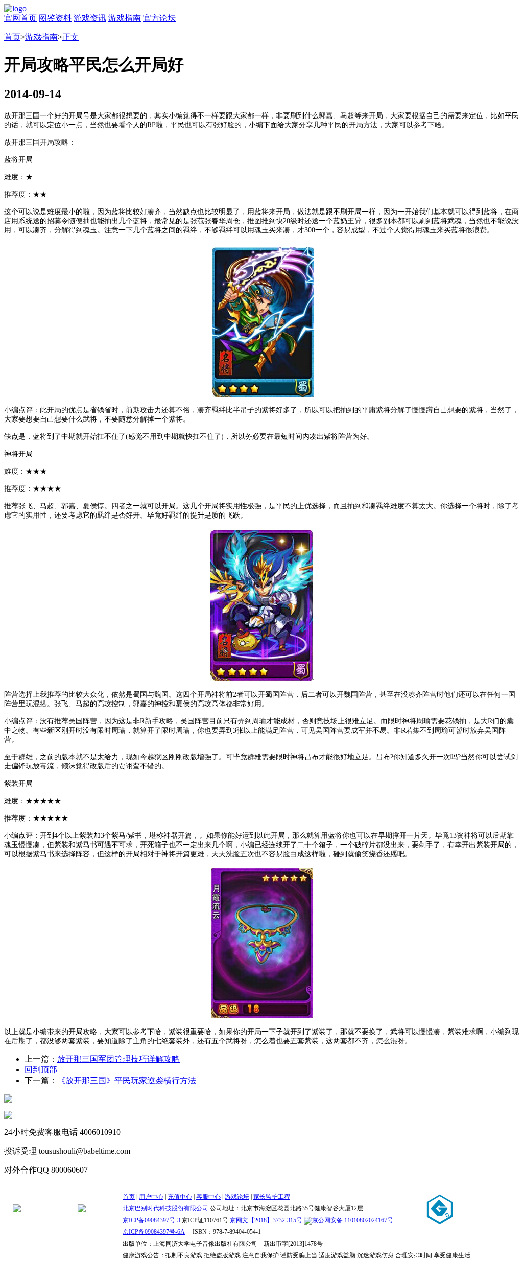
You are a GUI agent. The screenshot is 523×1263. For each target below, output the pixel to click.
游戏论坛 (237, 1196)
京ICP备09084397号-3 (151, 1220)
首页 (12, 37)
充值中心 (180, 1196)
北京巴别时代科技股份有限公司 (165, 1208)
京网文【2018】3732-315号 (266, 1220)
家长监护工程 (271, 1196)
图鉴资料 (55, 18)
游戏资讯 (90, 18)
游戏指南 (124, 18)
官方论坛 (159, 18)
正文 (70, 37)
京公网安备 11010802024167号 (352, 1220)
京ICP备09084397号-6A (154, 1231)
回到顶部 (41, 1069)
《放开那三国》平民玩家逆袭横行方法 (126, 1080)
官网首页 (20, 18)
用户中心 (151, 1196)
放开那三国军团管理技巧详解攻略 (118, 1059)
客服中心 (208, 1196)
